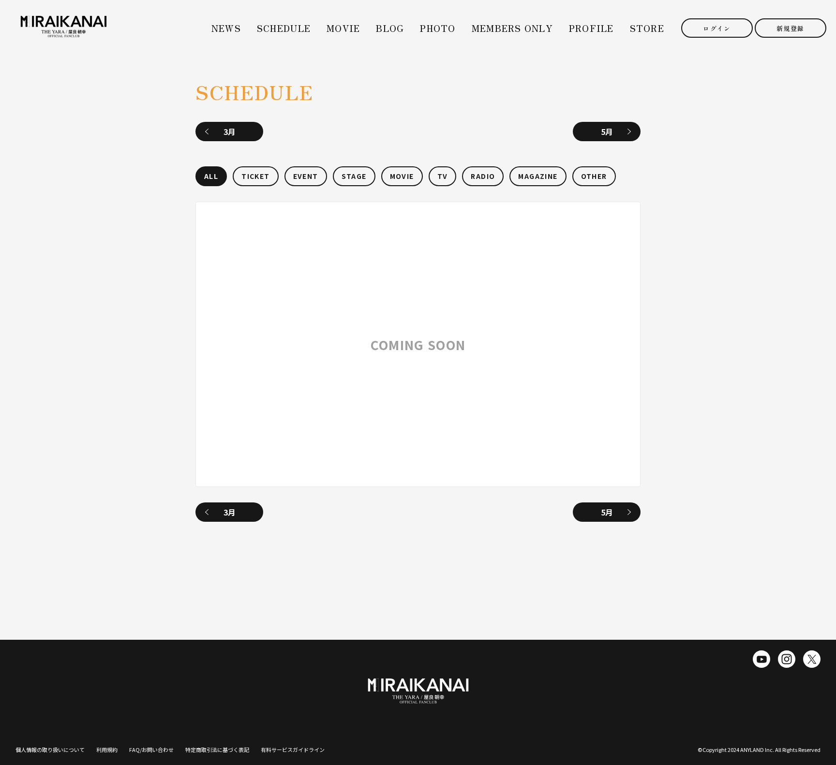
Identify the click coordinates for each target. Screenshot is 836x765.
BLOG (390, 28)
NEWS (226, 28)
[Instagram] (786, 659)
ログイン (717, 28)
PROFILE (591, 28)
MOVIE (343, 28)
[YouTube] (761, 659)
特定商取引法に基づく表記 (217, 749)
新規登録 (790, 28)
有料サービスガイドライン (293, 749)
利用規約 (107, 749)
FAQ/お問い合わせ (151, 749)
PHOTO (437, 28)
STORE (647, 28)
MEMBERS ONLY (512, 28)
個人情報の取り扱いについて (50, 749)
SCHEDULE (284, 28)
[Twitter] (812, 659)
